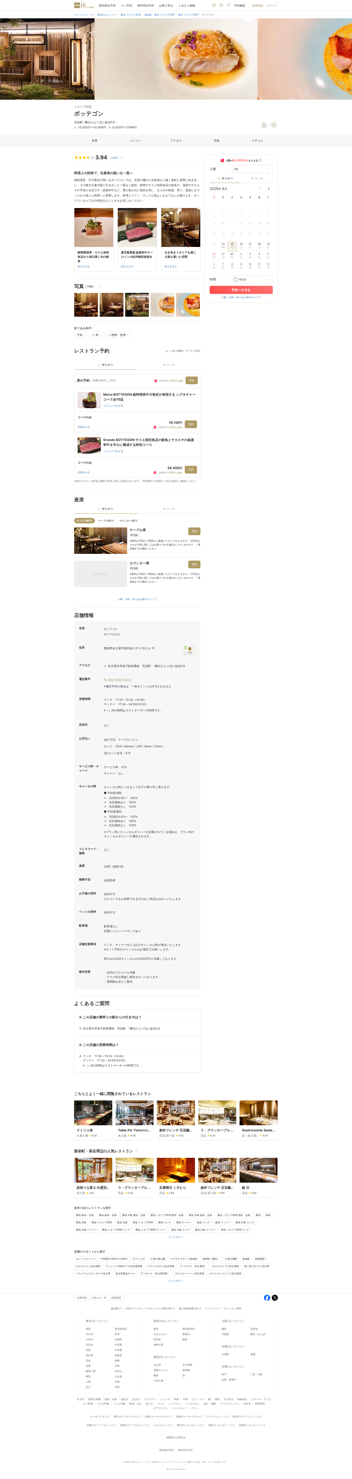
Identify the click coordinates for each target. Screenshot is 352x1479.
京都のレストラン (233, 1346)
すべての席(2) (84, 520)
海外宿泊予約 (145, 5)
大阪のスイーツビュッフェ (101, 1425)
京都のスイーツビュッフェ (134, 1425)
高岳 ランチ (203, 1222)
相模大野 (158, 1344)
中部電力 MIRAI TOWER (114, 1258)
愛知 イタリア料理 (102, 1222)
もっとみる (174, 1236)
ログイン (272, 5)
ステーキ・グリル (261, 1399)
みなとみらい (161, 1334)
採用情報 (116, 1297)
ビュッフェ (198, 1399)
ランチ (259, 178)
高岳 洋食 (122, 1222)
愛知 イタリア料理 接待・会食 (167, 1215)
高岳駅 (246, 1258)
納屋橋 (186, 1370)
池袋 (88, 1365)
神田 (88, 1376)
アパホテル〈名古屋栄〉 (193, 1266)
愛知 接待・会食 (85, 1215)
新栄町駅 (260, 1258)
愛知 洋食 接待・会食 (133, 1215)
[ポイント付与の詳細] (260, 160)
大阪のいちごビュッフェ (221, 1425)
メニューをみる (113, 405)
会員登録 (257, 5)
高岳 (268, 1215)
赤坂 (88, 1349)
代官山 (118, 1371)
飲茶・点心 (136, 1403)
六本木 (89, 1339)
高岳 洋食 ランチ (180, 1229)
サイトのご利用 (232, 1308)
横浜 (156, 1328)
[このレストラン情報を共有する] (264, 125)
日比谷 (89, 1344)
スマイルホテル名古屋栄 (161, 1266)
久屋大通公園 (157, 1258)
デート (194, 1408)
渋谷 (88, 1360)
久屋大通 (158, 1380)
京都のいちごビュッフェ (252, 1425)
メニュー (135, 140)
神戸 (224, 1374)
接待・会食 (111, 1399)
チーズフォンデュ (230, 1403)
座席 (94, 140)
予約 (192, 380)
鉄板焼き (242, 1399)
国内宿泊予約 (107, 5)
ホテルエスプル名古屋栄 (225, 1266)
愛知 (258, 1215)
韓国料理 (260, 1403)
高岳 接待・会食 (108, 1215)
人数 (213, 169)
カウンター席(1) (128, 520)
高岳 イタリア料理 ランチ (235, 1229)
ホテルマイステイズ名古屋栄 (225, 1273)
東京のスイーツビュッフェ (247, 1416)
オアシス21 (139, 1258)
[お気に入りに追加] (274, 125)
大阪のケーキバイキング (158, 1416)
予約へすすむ (241, 290)
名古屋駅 (187, 1364)
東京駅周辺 (121, 1328)
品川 (88, 1386)
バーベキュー (179, 1408)
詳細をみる (84, 426)
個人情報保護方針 (188, 1308)
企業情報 (82, 1297)
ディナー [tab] (107, 365)
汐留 (117, 1365)
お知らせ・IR (99, 1297)
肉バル (149, 1403)
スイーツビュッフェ (218, 1416)
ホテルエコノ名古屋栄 (88, 1266)
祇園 (252, 1354)
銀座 (88, 1328)
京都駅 (225, 1354)
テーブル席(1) (106, 520)
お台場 (118, 1376)
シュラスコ (175, 1403)
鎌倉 (185, 1339)
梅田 (224, 1328)
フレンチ (165, 1399)
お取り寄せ (166, 5)
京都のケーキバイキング (189, 1416)
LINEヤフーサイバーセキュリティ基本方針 (148, 1308)
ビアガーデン (161, 1408)
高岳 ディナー (222, 1222)
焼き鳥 (247, 1403)
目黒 (117, 1381)
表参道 (118, 1355)
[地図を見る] (190, 650)
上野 (88, 1381)
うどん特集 (119, 1403)
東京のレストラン (97, 1321)
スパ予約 (126, 5)
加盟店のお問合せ (176, 1437)
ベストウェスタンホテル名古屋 (93, 1273)
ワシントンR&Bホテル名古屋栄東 (124, 1266)
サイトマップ (212, 1308)
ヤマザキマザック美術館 (183, 1258)
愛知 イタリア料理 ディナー (150, 1229)
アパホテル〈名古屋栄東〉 (155, 1273)
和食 (176, 1399)
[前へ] (7, 59)
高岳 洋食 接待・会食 (200, 1215)
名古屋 (157, 1364)
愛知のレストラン (165, 1357)
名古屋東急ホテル (125, 1273)
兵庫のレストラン (233, 1366)
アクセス (176, 140)
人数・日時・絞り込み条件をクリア (137, 599)
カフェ (161, 1403)
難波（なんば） (258, 1334)
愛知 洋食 (81, 1222)
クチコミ (257, 140)
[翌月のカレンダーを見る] (269, 189)
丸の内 (89, 1334)
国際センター (161, 1370)
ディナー (227, 178)
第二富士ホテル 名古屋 (256, 1266)
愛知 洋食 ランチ (245, 1222)
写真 (217, 140)
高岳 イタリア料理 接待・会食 (233, 1215)
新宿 (117, 1334)
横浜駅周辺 (189, 1328)
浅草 (117, 1386)
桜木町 (157, 1339)
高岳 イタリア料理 (143, 1222)
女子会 (80, 1399)
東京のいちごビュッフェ (190, 1425)
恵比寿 (89, 1355)
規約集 (114, 1308)
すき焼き (228, 1399)
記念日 (136, 1399)
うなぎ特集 (103, 1403)
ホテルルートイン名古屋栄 (189, 1273)
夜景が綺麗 (94, 1399)
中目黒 (118, 1344)
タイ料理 (88, 1403)
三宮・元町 (256, 1374)
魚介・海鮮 (210, 1403)
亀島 (156, 1375)
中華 (185, 1399)
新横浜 (186, 1334)
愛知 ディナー (184, 1222)
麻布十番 (91, 1371)
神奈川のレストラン (166, 1321)
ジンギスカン (192, 1403)
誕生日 (124, 1399)
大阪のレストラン (233, 1321)
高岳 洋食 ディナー (205, 1229)
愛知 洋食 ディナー (86, 1229)
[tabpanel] (137, 428)
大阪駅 (225, 1334)
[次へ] (345, 59)
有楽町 (118, 1339)
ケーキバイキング (100, 1416)
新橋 (117, 1360)
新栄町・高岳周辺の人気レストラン (103, 1151)
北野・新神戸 (229, 1379)
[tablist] (137, 366)
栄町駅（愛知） (211, 1258)
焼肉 (217, 1399)
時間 (213, 279)
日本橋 (118, 1349)
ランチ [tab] (170, 365)
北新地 (254, 1328)
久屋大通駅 (231, 1258)
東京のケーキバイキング (127, 1416)
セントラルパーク (86, 1258)
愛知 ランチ (164, 1222)
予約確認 (239, 5)
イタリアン (150, 1399)
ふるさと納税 (186, 5)
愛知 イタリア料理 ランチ (116, 1229)
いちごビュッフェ (163, 1425)
